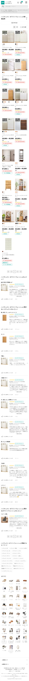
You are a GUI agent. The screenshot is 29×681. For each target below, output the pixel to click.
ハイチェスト (25, 10)
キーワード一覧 (21, 669)
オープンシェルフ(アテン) (20, 166)
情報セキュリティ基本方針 (20, 668)
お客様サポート (5, 664)
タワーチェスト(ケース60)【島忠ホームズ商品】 (7, 166)
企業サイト (11, 671)
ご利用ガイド (5, 660)
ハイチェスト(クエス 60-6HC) (8, 105)
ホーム (2, 10)
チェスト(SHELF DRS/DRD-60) (8, 255)
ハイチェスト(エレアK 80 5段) (7, 76)
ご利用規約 (15, 669)
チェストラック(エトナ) (20, 226)
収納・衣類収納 (8, 10)
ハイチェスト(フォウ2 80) (20, 47)
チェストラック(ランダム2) (7, 226)
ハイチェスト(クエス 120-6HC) (21, 106)
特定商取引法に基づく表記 (9, 668)
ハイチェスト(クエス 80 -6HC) (8, 136)
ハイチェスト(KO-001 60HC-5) (21, 136)
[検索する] (3, 6)
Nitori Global (17, 671)
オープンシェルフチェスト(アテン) (21, 196)
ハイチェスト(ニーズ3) (6, 47)
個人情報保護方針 (9, 669)
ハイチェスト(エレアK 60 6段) (20, 76)
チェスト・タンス (17, 10)
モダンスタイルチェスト (7, 195)
